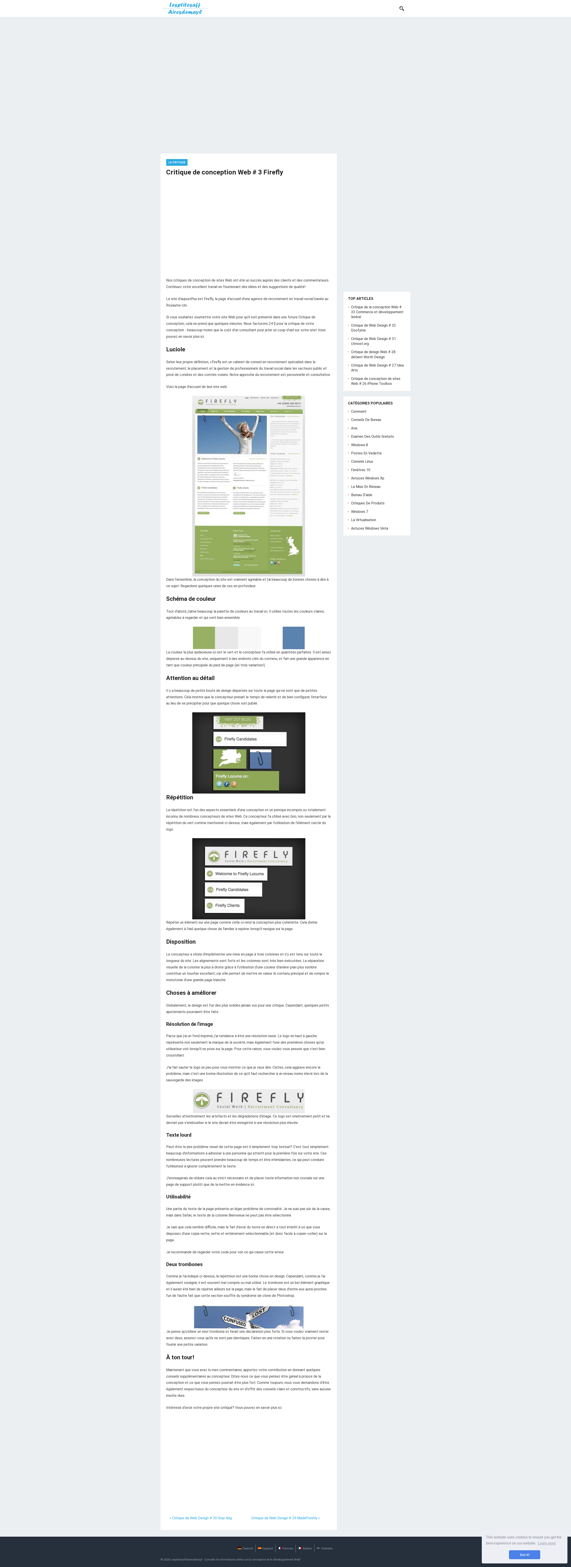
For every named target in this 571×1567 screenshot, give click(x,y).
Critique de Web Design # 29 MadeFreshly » (285, 1518)
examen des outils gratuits (372, 436)
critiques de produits (368, 503)
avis (354, 428)
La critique (176, 162)
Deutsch (247, 1548)
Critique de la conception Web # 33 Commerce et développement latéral (377, 312)
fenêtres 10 (360, 470)
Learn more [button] (547, 1543)
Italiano (307, 1548)
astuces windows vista (369, 528)
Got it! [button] (525, 1555)
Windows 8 (359, 445)
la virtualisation (363, 520)
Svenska (327, 1548)
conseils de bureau (366, 420)
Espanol (268, 1548)
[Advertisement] (285, 50)
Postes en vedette (366, 453)
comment (358, 411)
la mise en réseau (366, 487)
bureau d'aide (361, 495)
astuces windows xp (367, 478)
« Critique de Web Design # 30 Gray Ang (201, 1518)
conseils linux (362, 461)
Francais (287, 1548)
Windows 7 (359, 512)
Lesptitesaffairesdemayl (186, 1559)
